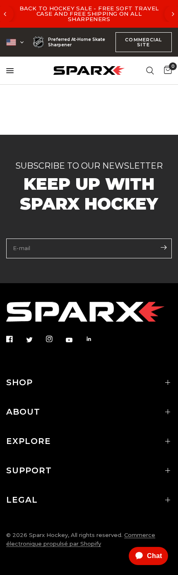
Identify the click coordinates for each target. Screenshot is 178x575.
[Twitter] (35, 339)
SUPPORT (29, 470)
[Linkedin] (95, 339)
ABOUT (23, 412)
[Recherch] (150, 70)
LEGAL (22, 500)
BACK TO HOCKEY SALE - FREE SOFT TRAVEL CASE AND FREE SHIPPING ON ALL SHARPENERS (89, 13)
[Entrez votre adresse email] (163, 247)
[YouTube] (75, 340)
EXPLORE (28, 441)
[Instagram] (55, 339)
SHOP (19, 382)
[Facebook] (15, 339)
